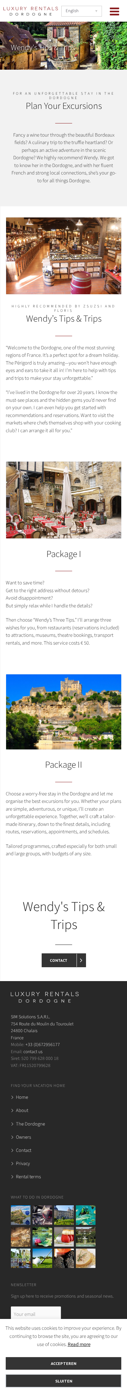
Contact (23, 1150)
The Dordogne (30, 1124)
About (22, 1110)
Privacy (23, 1163)
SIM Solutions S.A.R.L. (30, 1017)
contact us (33, 1051)
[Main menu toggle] (114, 11)
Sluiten (63, 1381)
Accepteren (63, 1363)
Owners (23, 1137)
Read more (79, 1344)
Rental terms (28, 1176)
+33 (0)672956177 (42, 1044)
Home (22, 1097)
